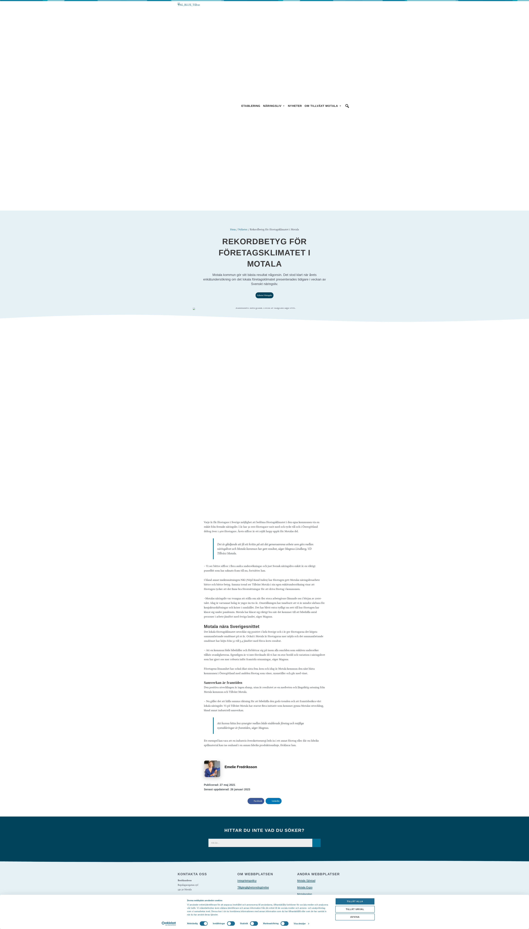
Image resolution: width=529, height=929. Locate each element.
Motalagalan (304, 894)
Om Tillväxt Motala (321, 105)
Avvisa (355, 917)
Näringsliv (272, 105)
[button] (347, 106)
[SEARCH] (316, 843)
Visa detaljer (300, 923)
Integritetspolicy (247, 880)
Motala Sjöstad (306, 880)
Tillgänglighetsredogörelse (253, 887)
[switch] (231, 923)
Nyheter (295, 105)
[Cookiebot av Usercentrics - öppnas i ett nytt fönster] (169, 924)
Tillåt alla (355, 901)
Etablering (250, 105)
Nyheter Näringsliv (264, 295)
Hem (233, 229)
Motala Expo (304, 887)
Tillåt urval (355, 909)
